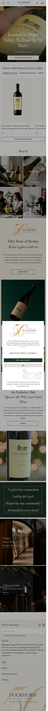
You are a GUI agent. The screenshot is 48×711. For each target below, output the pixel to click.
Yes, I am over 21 (23, 360)
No (23, 365)
